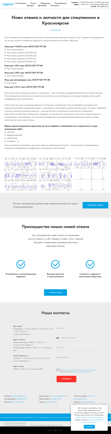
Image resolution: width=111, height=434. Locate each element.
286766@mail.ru (103, 6)
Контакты (55, 5)
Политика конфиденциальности (15, 425)
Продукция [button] (45, 3)
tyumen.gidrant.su (88, 402)
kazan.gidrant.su (17, 402)
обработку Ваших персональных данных (89, 417)
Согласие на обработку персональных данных (46, 425)
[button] (95, 205)
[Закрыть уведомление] (106, 406)
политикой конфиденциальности (82, 371)
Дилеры (30, 5)
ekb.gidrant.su (22, 399)
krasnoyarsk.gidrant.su (58, 396)
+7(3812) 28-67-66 (46, 329)
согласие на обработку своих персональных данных (79, 370)
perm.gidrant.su (51, 402)
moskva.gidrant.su (19, 396)
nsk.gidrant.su (56, 399)
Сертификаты (60, 3)
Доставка (42, 5)
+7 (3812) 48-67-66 (85, 2)
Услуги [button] (33, 3)
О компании (20, 3)
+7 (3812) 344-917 (20, 332)
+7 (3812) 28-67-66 (101, 2)
